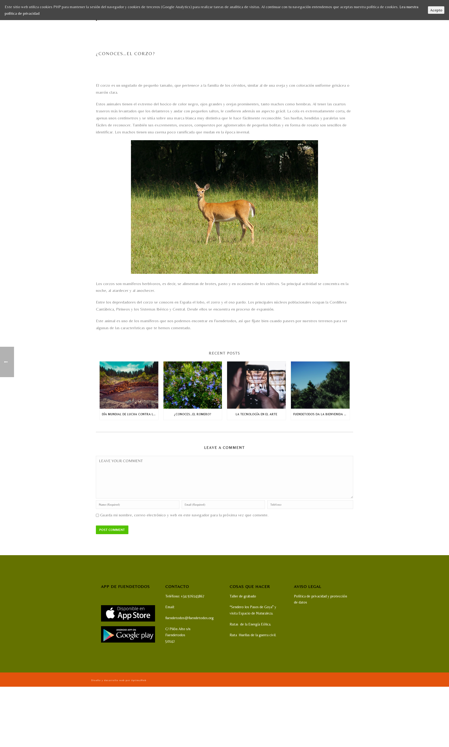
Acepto (436, 10)
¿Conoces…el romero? (192, 414)
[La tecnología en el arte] (256, 384)
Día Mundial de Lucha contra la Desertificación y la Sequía (130, 414)
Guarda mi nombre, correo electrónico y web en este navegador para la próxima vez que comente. (184, 514)
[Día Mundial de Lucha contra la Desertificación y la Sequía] (129, 384)
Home (296, 63)
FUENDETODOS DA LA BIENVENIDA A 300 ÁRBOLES (321, 414)
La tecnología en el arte (256, 414)
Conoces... (310, 63)
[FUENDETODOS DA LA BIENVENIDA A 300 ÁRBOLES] (320, 384)
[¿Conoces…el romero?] (192, 384)
